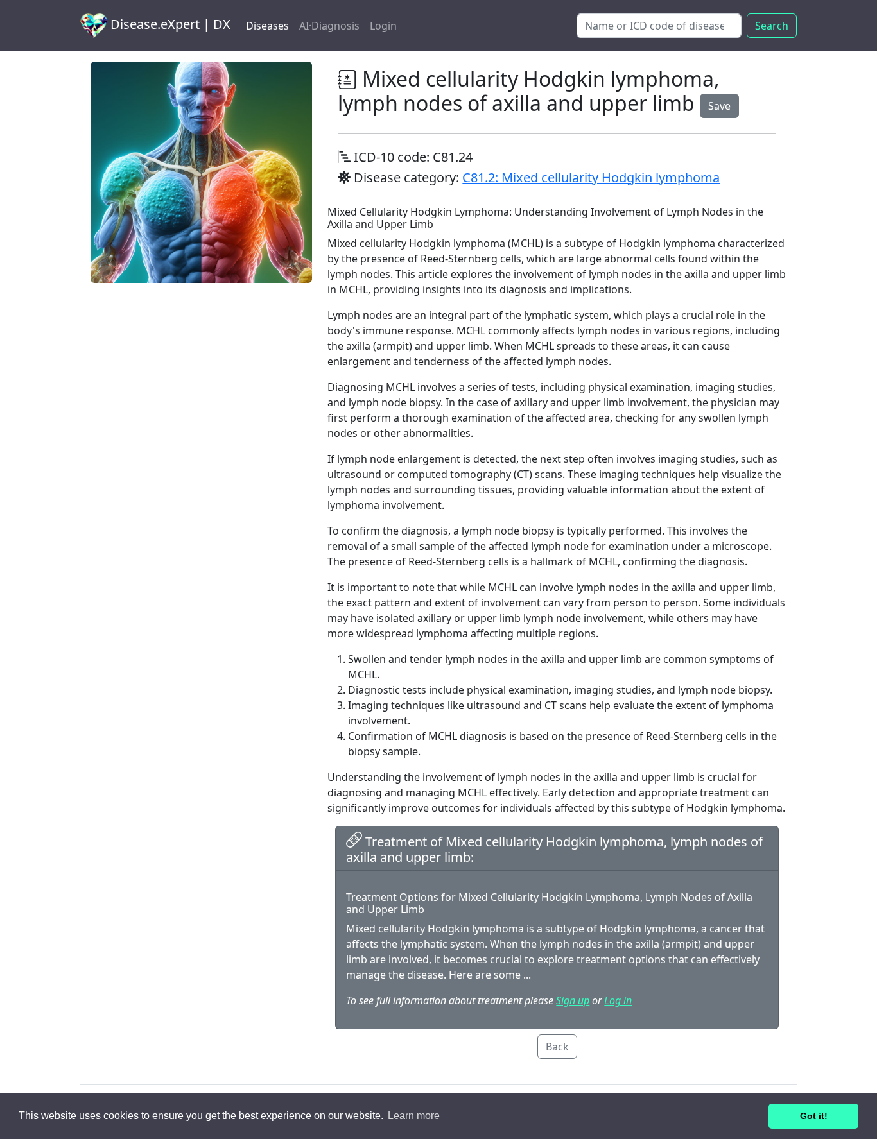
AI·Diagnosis (329, 26)
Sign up (572, 1000)
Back (557, 1047)
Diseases (267, 26)
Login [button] (383, 26)
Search (771, 26)
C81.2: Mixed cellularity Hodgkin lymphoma (591, 177)
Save (719, 106)
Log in (618, 1000)
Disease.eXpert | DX (168, 24)
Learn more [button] (414, 1115)
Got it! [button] (814, 1116)
